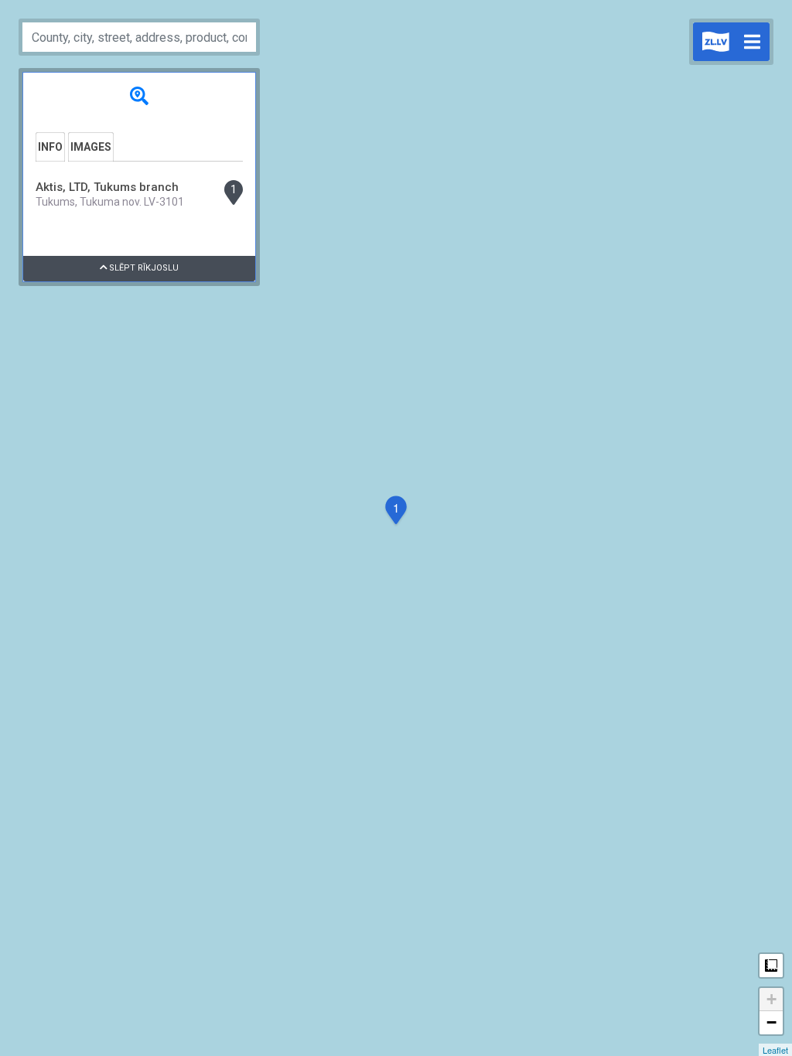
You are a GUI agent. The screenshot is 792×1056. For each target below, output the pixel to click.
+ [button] (771, 999)
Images (91, 147)
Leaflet (775, 1050)
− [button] (771, 1022)
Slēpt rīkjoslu (143, 268)
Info (50, 147)
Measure (771, 965)
